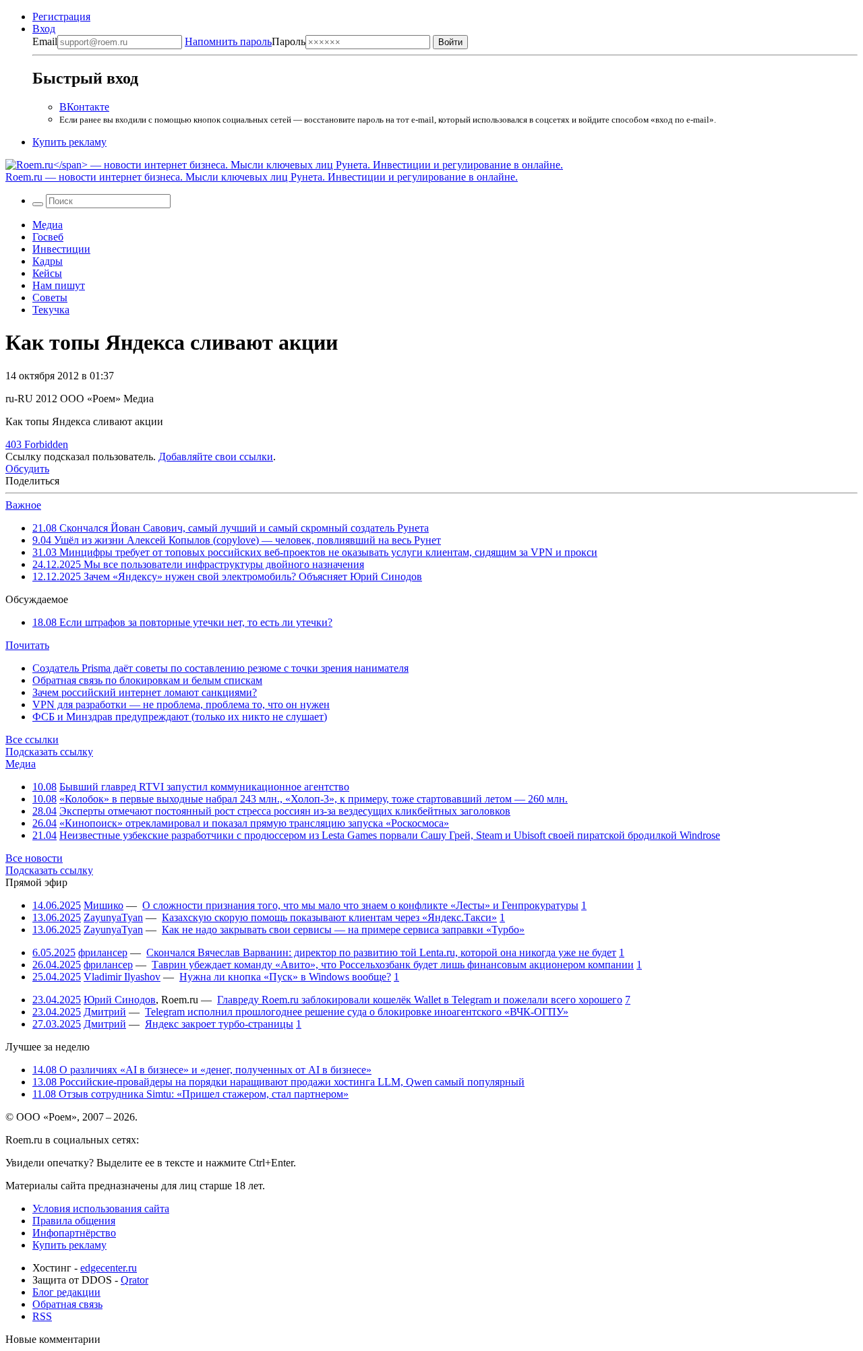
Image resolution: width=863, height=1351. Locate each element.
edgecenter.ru (108, 1268)
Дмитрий (105, 1011)
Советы (49, 297)
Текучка (50, 309)
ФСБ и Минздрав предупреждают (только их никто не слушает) (179, 716)
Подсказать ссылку (49, 751)
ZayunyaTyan (113, 917)
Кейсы (47, 273)
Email (44, 41)
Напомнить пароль (228, 41)
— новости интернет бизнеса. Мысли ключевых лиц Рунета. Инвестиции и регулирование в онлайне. (261, 177)
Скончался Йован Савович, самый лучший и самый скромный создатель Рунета (230, 528)
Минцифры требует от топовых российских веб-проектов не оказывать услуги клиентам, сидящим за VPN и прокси (314, 552)
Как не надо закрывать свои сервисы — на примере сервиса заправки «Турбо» (343, 929)
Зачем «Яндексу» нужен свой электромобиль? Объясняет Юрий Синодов (227, 576)
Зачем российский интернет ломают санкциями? (144, 692)
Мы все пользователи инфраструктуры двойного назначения (198, 564)
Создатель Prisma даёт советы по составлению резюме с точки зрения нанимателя (220, 668)
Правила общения (73, 1220)
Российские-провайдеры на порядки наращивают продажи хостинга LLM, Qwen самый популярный (278, 1082)
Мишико (103, 905)
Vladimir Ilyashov (122, 976)
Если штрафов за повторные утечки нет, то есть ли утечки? (182, 622)
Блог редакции (66, 1292)
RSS (42, 1316)
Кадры (47, 261)
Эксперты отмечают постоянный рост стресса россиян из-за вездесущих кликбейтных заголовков (284, 811)
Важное (23, 505)
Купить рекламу (69, 142)
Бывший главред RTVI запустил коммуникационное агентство (204, 786)
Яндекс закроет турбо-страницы (219, 1024)
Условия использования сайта (100, 1208)
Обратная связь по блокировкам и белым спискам (147, 680)
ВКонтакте (84, 107)
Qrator (134, 1280)
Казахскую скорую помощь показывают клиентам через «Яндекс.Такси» (329, 917)
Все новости (34, 858)
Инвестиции (61, 249)
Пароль (245, 41)
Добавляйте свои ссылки (215, 456)
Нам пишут (58, 285)
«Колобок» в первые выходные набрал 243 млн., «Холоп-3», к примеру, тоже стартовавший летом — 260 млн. (313, 799)
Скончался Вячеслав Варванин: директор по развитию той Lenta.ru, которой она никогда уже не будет (381, 952)
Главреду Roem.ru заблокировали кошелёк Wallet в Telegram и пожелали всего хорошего (419, 999)
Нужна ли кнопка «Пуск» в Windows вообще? (285, 976)
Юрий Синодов (120, 999)
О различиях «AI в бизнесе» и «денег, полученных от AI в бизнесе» (201, 1069)
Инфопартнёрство (74, 1232)
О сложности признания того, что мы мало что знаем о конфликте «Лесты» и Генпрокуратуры (360, 905)
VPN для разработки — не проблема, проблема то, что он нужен (181, 704)
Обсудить (27, 468)
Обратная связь (67, 1304)
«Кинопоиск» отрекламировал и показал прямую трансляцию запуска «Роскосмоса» (254, 823)
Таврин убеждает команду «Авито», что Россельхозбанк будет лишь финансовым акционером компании (393, 964)
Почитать (27, 645)
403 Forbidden (36, 444)
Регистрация (61, 16)
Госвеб (47, 237)
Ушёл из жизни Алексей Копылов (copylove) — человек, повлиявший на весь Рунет (236, 540)
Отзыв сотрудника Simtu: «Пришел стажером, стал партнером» (190, 1094)
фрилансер (102, 952)
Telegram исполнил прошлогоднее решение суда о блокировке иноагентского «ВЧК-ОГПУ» (356, 1011)
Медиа (47, 224)
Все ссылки (32, 739)
